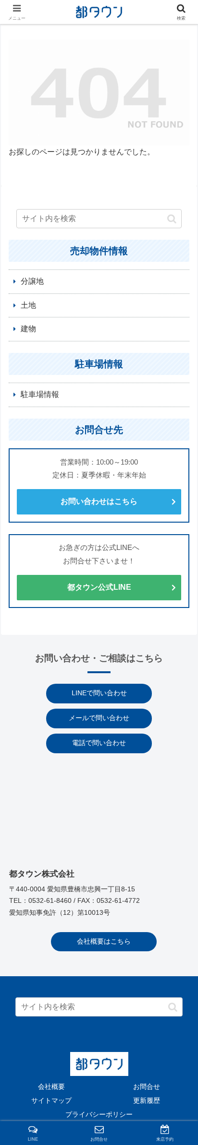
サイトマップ (51, 1100)
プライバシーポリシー (99, 1114)
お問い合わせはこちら (99, 501)
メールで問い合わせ (99, 718)
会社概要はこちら (104, 941)
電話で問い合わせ (99, 743)
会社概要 (51, 1086)
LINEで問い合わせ (99, 693)
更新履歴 (146, 1100)
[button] (171, 218)
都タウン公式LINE (99, 587)
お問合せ (146, 1086)
